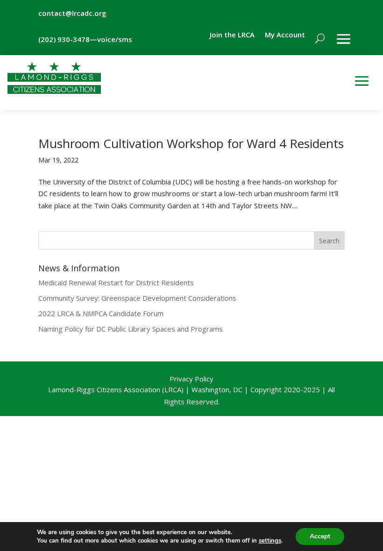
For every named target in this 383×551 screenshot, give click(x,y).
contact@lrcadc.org (72, 13)
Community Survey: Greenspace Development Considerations (137, 298)
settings (270, 541)
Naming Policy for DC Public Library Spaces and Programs (130, 328)
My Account (285, 35)
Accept (320, 536)
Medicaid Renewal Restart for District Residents (116, 282)
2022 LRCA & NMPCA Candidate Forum (100, 313)
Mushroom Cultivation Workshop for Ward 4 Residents (191, 143)
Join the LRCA (232, 35)
